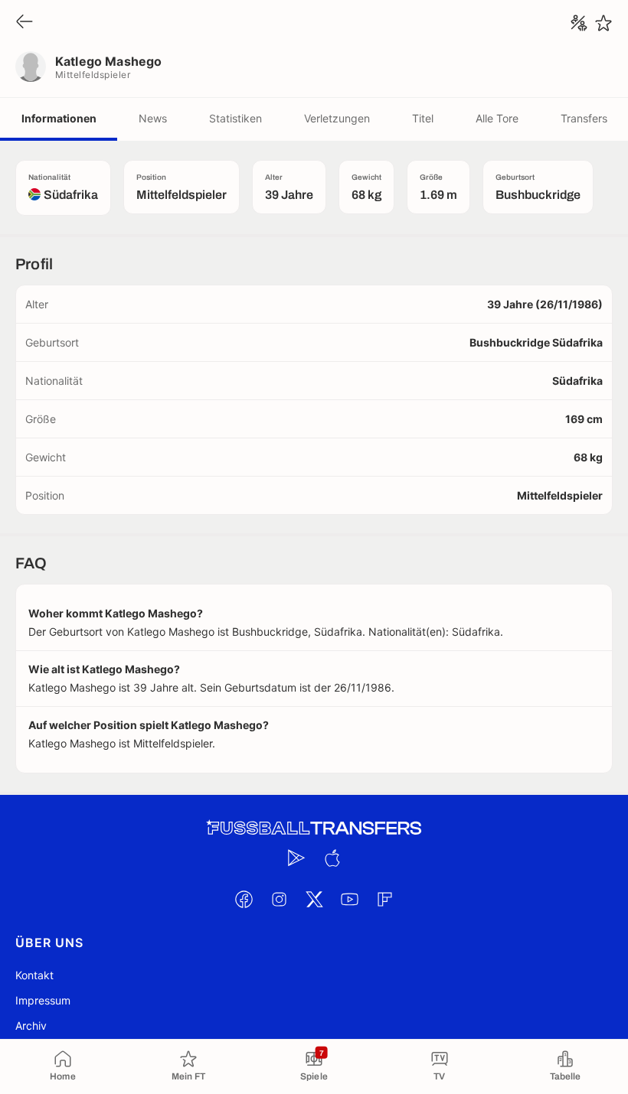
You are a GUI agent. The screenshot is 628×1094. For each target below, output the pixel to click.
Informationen (58, 118)
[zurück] (24, 22)
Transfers (584, 118)
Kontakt (34, 975)
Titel (422, 118)
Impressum (42, 1000)
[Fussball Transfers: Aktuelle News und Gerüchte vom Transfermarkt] (314, 828)
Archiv (31, 1025)
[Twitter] (314, 898)
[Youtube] (349, 898)
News (153, 118)
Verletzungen (337, 118)
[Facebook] (243, 898)
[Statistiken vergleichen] (579, 23)
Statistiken (235, 118)
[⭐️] (603, 23)
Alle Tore (497, 118)
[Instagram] (278, 898)
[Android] (296, 857)
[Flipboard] (384, 898)
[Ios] (331, 857)
